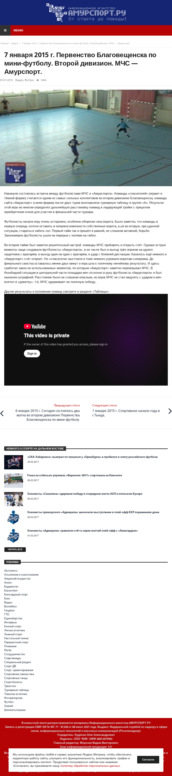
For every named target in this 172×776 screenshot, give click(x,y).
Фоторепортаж (13, 698)
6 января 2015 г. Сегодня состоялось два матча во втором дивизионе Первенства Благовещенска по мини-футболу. (48, 413)
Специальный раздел (17, 662)
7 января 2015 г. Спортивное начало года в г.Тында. (126, 410)
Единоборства (13, 618)
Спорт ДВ (10, 666)
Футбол (29, 80)
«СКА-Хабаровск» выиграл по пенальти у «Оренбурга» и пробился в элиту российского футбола (92, 456)
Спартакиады (12, 658)
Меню (18, 30)
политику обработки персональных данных (90, 765)
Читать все (15, 549)
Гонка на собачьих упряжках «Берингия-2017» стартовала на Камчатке (74, 475)
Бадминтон (11, 586)
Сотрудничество (14, 654)
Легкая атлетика (14, 630)
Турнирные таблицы (16, 690)
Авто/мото (10, 570)
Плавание (10, 646)
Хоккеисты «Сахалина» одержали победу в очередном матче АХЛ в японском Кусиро (84, 493)
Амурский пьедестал (17, 578)
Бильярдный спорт (16, 594)
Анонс (8, 582)
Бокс (7, 598)
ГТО (6, 614)
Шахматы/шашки (15, 709)
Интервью (10, 622)
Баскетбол (11, 590)
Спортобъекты (13, 682)
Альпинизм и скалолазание (21, 574)
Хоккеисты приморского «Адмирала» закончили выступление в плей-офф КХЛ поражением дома (93, 512)
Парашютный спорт (16, 642)
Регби (7, 650)
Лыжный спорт (13, 634)
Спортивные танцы (16, 678)
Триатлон (10, 686)
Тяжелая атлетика (15, 694)
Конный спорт (12, 626)
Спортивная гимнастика (19, 674)
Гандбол (9, 610)
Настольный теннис (16, 638)
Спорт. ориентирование (18, 670)
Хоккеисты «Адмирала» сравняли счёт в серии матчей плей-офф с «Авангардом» (82, 530)
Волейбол (10, 606)
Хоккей (8, 706)
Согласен (148, 759)
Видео (15, 43)
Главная (4, 43)
